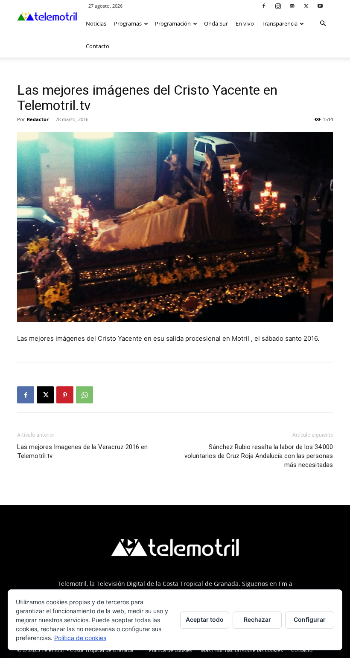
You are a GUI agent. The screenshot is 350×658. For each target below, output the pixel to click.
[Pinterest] (64, 394)
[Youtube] (320, 6)
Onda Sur (216, 23)
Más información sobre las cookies (242, 650)
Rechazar (257, 619)
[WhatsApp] (84, 394)
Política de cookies (170, 650)
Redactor (38, 119)
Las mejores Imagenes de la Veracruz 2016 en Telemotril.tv (82, 451)
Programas (128, 23)
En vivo (245, 23)
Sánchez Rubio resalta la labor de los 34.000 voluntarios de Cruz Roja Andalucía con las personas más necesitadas (258, 456)
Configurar (310, 619)
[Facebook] (263, 6)
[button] (322, 24)
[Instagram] (277, 6)
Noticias (96, 23)
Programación (173, 23)
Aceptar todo (205, 619)
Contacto (97, 46)
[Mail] (292, 6)
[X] (306, 6)
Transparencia (280, 23)
